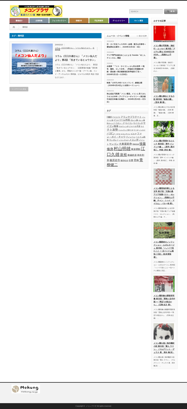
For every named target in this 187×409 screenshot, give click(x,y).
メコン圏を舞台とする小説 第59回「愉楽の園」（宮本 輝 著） (164, 99)
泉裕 (123, 155)
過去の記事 (143, 36)
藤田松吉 (124, 160)
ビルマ (134, 134)
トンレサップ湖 (124, 130)
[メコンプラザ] (36, 16)
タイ (142, 126)
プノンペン (130, 137)
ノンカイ (142, 130)
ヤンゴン (113, 144)
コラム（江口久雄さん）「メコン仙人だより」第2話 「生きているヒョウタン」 (76, 58)
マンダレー (114, 140)
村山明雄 (122, 148)
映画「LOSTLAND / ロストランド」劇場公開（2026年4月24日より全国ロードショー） (124, 84)
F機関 (109, 117)
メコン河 (133, 140)
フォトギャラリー (59, 21)
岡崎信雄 (136, 144)
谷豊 (131, 160)
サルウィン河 (124, 126)
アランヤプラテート (131, 117)
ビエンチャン (125, 134)
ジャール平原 (134, 126)
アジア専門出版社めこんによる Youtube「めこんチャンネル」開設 (126, 56)
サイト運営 (138, 21)
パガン (111, 133)
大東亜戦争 (125, 143)
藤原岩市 (115, 160)
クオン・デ (120, 123)
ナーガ (136, 130)
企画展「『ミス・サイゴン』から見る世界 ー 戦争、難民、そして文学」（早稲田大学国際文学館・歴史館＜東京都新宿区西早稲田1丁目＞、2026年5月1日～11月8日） (125, 70)
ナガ (131, 130)
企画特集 (39, 21)
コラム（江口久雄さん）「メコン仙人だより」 (73, 48)
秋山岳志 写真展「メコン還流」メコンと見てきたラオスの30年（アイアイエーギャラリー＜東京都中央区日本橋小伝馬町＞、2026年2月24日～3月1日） (126, 98)
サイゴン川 (138, 123)
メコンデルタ (124, 140)
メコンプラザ (91, 406)
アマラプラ (116, 117)
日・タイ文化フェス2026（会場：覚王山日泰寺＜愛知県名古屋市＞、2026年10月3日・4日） (126, 45)
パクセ (118, 134)
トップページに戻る (19, 89)
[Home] (14, 27)
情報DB (79, 21)
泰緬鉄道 (132, 155)
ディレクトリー (119, 21)
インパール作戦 (122, 120)
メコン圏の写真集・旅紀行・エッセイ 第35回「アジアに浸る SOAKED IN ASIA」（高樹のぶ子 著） (164, 51)
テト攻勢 (112, 129)
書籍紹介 (19, 21)
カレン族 (134, 120)
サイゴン (129, 123)
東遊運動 (135, 149)
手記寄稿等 (98, 21)
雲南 (136, 160)
